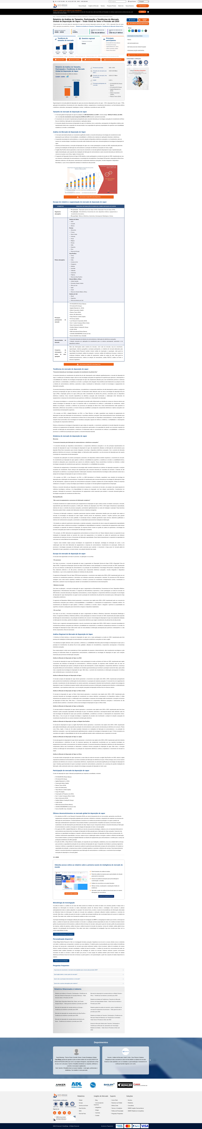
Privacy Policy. (116, 574)
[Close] (127, 546)
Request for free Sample (101, 580)
